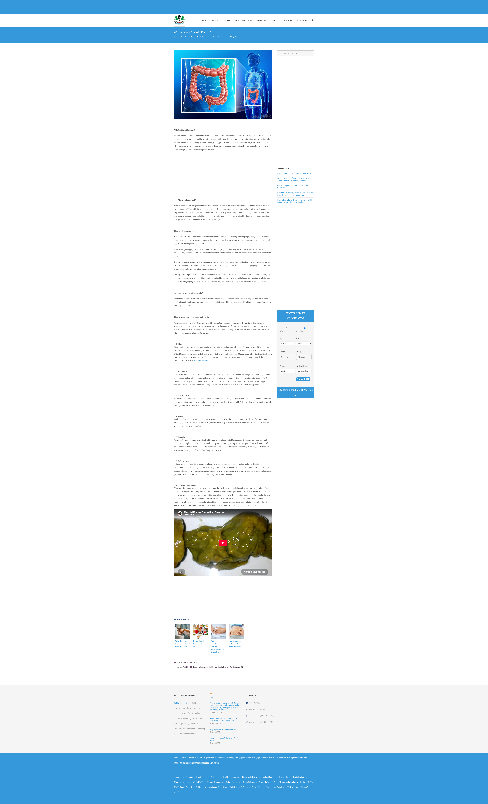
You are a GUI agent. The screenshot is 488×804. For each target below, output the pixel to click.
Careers (275, 20)
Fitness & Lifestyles (250, 777)
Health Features (298, 777)
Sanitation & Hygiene (218, 787)
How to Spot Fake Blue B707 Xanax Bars (294, 173)
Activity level (301, 366)
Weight (299, 351)
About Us (215, 20)
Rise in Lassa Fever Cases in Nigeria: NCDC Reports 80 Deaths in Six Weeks (295, 201)
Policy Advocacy (233, 782)
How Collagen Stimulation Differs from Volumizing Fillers (293, 186)
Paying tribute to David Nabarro (223, 729)
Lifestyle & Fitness (243, 20)
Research (288, 20)
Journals (186, 782)
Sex (297, 338)
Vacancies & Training (275, 787)
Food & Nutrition (269, 777)
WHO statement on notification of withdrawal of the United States (223, 719)
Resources (262, 20)
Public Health (223, 667)
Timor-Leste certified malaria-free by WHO (224, 739)
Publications (201, 787)
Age (281, 338)
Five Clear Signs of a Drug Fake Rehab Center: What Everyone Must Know (293, 179)
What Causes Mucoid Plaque (187, 662)
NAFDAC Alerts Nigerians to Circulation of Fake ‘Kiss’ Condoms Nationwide (295, 193)
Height (282, 351)
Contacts (189, 777)
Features (235, 777)
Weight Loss (292, 787)
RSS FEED (214, 697)
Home (204, 20)
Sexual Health (257, 787)
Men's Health (198, 782)
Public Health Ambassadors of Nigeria (289, 782)
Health (227, 20)
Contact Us (302, 20)
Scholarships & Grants (239, 787)
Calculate (303, 379)
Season (283, 366)
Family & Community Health (206, 37)
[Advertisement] (220, 7)
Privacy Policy (264, 782)
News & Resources (215, 782)
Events (198, 777)
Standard (300, 331)
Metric (283, 331)
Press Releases (249, 782)
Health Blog (184, 37)
